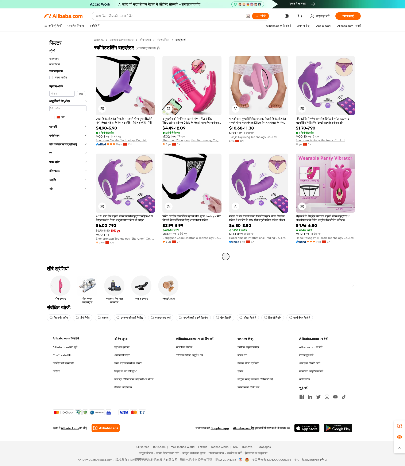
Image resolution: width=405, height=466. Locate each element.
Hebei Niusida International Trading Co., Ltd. (257, 237)
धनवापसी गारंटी (122, 355)
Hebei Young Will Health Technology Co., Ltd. (325, 237)
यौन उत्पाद (145, 40)
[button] (247, 16)
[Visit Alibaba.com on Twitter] (318, 396)
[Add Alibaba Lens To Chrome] (106, 428)
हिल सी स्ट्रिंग (274, 317)
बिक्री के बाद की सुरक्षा (125, 371)
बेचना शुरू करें (306, 355)
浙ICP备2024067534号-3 (310, 459)
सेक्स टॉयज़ (163, 40)
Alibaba (99, 40)
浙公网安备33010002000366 (271, 459)
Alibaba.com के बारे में (66, 338)
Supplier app (220, 428)
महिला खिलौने (250, 317)
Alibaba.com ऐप (243, 428)
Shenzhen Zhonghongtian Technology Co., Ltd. (191, 140)
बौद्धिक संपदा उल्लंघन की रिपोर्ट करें (255, 379)
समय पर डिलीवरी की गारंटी (128, 363)
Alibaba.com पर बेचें (311, 347)
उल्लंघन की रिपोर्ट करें (248, 387)
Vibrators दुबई (163, 317)
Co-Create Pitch (63, 355)
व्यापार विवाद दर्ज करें (248, 363)
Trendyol (247, 446)
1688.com (159, 446)
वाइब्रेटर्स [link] (180, 40)
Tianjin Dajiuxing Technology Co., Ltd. (253, 137)
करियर (56, 371)
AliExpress (142, 446)
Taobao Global (220, 446)
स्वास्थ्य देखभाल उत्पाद (122, 40)
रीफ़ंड (240, 371)
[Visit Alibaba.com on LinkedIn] (310, 396)
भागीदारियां (304, 379)
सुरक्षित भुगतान (122, 347)
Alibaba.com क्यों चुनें (65, 347)
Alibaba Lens (70, 428)
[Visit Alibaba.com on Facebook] (301, 396)
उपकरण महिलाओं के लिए (132, 317)
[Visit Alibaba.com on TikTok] (343, 396)
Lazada (202, 446)
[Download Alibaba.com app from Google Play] (338, 428)
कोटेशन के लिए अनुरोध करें (189, 355)
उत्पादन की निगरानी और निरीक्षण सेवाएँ (133, 379)
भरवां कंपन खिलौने (301, 317)
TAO (235, 446)
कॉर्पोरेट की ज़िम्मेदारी (63, 363)
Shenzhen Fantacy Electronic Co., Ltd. (320, 140)
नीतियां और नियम (123, 387)
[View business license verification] (241, 460)
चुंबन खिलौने (225, 317)
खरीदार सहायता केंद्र (248, 347)
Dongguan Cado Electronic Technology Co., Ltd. (191, 237)
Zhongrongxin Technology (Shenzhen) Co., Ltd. (125, 238)
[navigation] (68, 148)
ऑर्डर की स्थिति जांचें (309, 363)
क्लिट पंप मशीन (61, 317)
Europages (264, 446)
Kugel (105, 317)
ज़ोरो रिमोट (85, 317)
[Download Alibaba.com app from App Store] (307, 428)
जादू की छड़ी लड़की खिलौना (195, 317)
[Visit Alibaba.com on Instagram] (326, 396)
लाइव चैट (242, 355)
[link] (399, 425)
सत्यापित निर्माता (184, 347)
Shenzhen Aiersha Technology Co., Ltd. (121, 140)
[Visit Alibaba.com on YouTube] (335, 396)
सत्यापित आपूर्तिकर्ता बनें (311, 371)
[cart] (300, 16)
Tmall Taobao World (181, 446)
